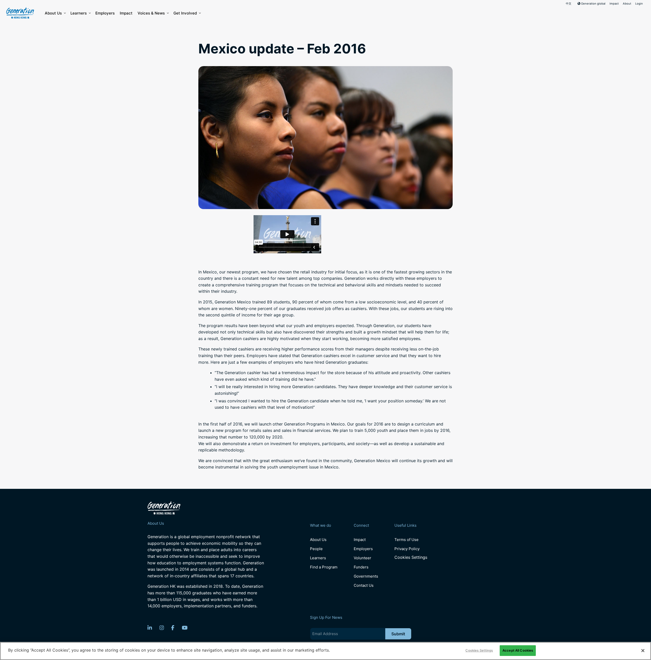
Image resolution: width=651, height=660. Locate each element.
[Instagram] (161, 627)
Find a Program (323, 567)
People (316, 548)
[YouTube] (185, 627)
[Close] (642, 650)
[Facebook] (172, 627)
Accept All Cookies (517, 650)
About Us (53, 13)
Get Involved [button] (185, 13)
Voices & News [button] (151, 13)
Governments (366, 576)
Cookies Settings (410, 557)
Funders (361, 567)
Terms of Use (406, 539)
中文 (568, 3)
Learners (78, 13)
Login (639, 3)
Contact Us (364, 585)
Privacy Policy (407, 548)
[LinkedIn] (149, 627)
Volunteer (362, 557)
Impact (614, 3)
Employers (105, 13)
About (627, 3)
